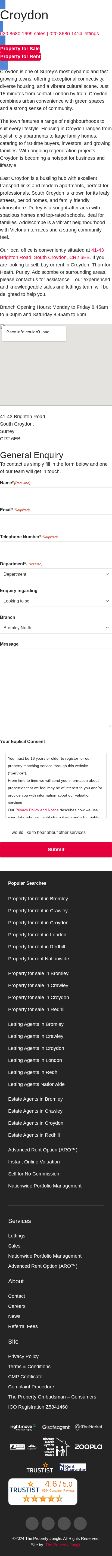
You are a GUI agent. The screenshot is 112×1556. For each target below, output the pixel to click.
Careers (17, 1306)
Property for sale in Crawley (38, 985)
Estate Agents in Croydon (35, 1123)
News (14, 1316)
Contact (16, 1296)
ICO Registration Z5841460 (38, 1407)
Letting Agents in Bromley (36, 1024)
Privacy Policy (23, 1356)
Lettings (16, 1236)
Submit (56, 849)
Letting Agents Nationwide (36, 1084)
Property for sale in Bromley (38, 973)
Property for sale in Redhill (37, 1009)
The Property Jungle (63, 1544)
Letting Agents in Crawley (35, 1036)
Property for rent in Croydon (38, 922)
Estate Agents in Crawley (35, 1111)
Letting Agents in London (35, 1060)
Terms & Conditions (29, 1366)
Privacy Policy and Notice (37, 810)
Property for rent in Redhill (36, 946)
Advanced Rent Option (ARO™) (42, 1150)
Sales (14, 1246)
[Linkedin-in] (80, 1523)
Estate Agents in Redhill (34, 1135)
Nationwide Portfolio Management (45, 1186)
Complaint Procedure (31, 1386)
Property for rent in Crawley (38, 910)
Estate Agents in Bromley (35, 1099)
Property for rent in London (37, 934)
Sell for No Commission (33, 1174)
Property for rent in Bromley (38, 898)
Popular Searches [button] (27, 883)
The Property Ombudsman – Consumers (52, 1397)
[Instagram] (48, 1523)
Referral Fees (23, 1326)
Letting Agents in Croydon (36, 1048)
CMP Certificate (25, 1376)
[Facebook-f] (32, 1523)
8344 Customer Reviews (58, 1490)
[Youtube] (64, 1523)
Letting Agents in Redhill (34, 1072)
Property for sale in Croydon (38, 997)
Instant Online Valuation (34, 1162)
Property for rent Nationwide (38, 958)
